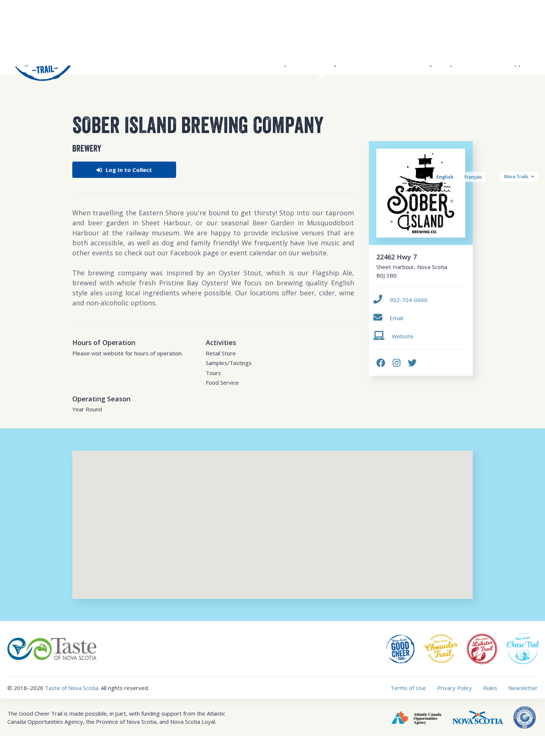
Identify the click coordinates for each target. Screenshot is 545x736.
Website (402, 336)
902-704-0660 (408, 300)
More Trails (516, 176)
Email (396, 318)
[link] (380, 362)
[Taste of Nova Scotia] (51, 648)
